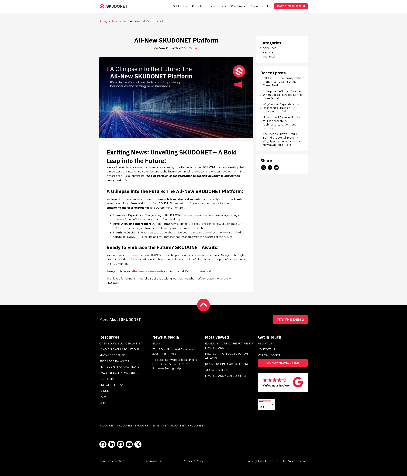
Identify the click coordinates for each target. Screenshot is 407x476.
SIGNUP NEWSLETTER (283, 362)
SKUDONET (107, 425)
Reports (268, 52)
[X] (263, 167)
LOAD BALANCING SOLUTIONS (119, 349)
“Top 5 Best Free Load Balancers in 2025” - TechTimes (174, 351)
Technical (269, 56)
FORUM (104, 391)
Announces (118, 21)
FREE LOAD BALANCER (114, 361)
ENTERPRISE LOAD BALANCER (119, 367)
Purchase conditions (112, 461)
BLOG (156, 343)
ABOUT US (265, 343)
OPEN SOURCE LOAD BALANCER (120, 343)
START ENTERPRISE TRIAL (290, 6)
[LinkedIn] (270, 167)
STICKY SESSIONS (216, 370)
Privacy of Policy (193, 461)
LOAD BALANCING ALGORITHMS (226, 375)
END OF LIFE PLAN (111, 385)
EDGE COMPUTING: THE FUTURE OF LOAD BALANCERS (229, 345)
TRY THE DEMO (290, 320)
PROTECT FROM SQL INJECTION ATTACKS (226, 356)
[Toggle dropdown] (186, 6)
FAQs (102, 396)
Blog (104, 21)
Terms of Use (154, 461)
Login (102, 402)
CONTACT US (266, 349)
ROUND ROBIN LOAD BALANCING (227, 364)
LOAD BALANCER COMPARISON (120, 373)
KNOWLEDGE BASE (112, 355)
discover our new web (147, 271)
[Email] (276, 167)
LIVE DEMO (106, 379)
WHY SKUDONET (269, 355)
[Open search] (268, 6)
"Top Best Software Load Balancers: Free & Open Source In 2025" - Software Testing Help (174, 364)
